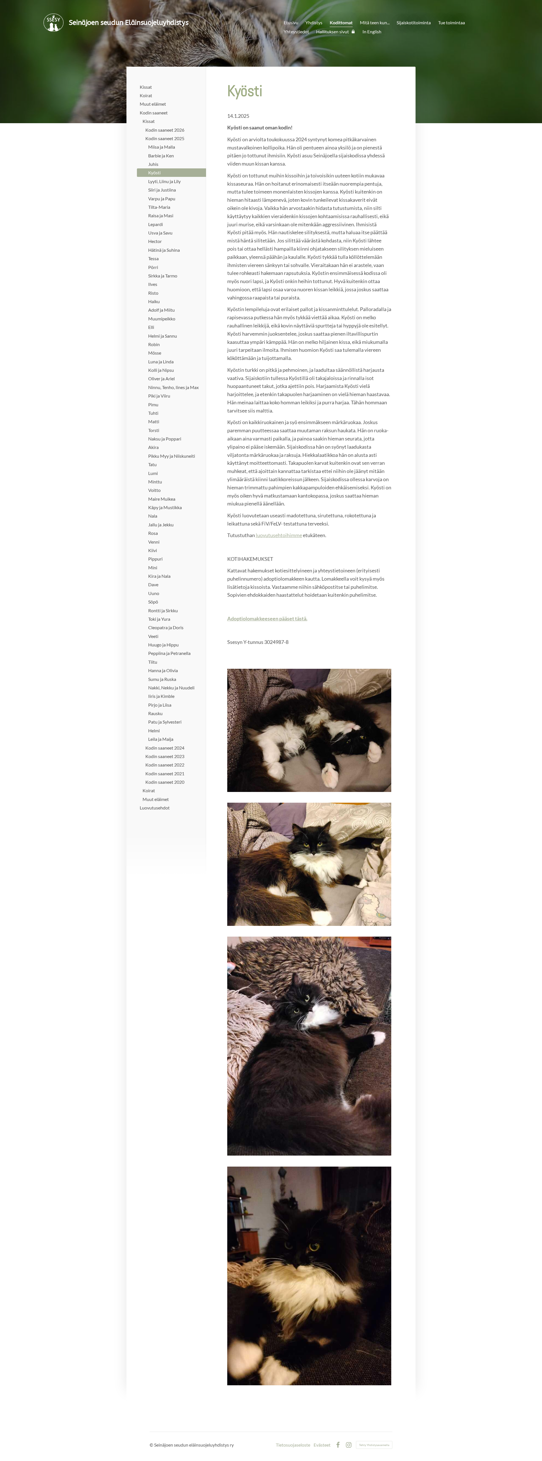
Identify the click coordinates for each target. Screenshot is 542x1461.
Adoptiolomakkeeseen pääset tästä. (267, 618)
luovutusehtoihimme (279, 535)
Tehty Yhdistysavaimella (374, 1445)
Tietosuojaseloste (293, 1445)
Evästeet (322, 1445)
